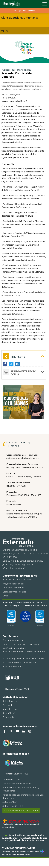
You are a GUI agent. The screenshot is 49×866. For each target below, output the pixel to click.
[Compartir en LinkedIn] (17, 364)
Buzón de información (13, 640)
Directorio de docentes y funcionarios (20, 644)
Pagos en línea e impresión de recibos (21, 810)
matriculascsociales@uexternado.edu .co (25, 458)
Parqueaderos (9, 705)
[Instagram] (29, 731)
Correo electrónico (11, 779)
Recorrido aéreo (10, 713)
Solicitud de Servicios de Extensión (19, 662)
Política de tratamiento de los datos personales (24, 602)
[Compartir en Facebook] (5, 364)
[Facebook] (4, 731)
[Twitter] (11, 731)
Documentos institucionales (19, 575)
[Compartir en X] (11, 364)
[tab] (23, 372)
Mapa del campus (10, 709)
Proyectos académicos (13, 583)
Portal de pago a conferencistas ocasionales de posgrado (23, 796)
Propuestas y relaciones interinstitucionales (23, 658)
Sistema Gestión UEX (12, 806)
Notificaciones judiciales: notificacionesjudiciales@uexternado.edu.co (23, 650)
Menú (4, 30)
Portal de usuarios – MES (16, 773)
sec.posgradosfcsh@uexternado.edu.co (24, 467)
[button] (43, 3)
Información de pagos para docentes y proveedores (20, 789)
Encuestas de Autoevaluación (16, 783)
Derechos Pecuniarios (13, 587)
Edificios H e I (9, 717)
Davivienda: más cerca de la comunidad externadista (20, 825)
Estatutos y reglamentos (14, 591)
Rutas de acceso (10, 701)
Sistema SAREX (9, 801)
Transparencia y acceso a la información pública (24, 605)
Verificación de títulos (12, 666)
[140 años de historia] (42, 851)
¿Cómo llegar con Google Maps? (17, 564)
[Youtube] (17, 731)
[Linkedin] (23, 731)
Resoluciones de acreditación (16, 579)
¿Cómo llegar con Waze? (13, 568)
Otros (5, 595)
